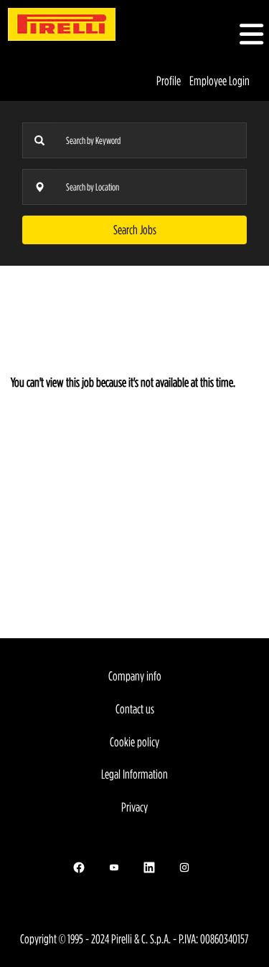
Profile (168, 80)
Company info (134, 676)
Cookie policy (134, 742)
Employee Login (219, 80)
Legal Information (134, 774)
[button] (224, 35)
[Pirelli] (61, 24)
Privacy (134, 807)
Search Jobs (134, 229)
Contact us (134, 709)
